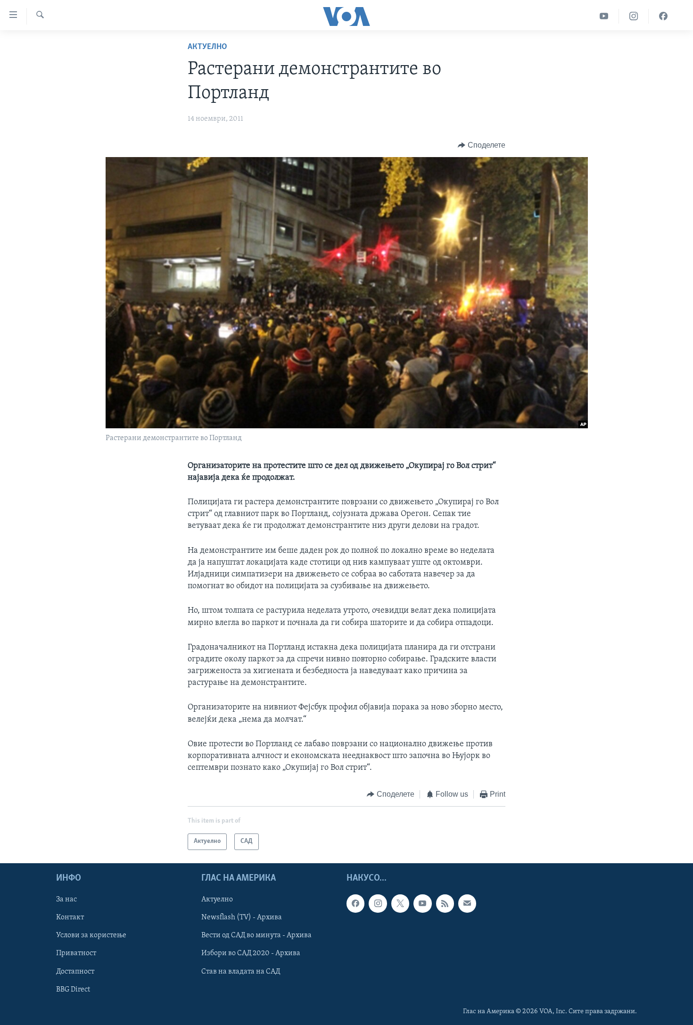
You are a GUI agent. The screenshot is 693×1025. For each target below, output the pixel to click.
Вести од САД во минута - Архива (256, 935)
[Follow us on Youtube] (422, 903)
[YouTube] (604, 16)
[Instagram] (634, 16)
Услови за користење (91, 935)
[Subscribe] (467, 903)
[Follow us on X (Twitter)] (400, 903)
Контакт (70, 917)
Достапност (75, 971)
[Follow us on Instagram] (378, 903)
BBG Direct (73, 989)
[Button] (481, 145)
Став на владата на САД (240, 971)
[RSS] (445, 903)
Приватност (76, 953)
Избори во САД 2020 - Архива (250, 953)
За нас (66, 899)
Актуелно (207, 47)
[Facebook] (663, 16)
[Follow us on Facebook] (355, 903)
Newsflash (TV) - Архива (241, 917)
